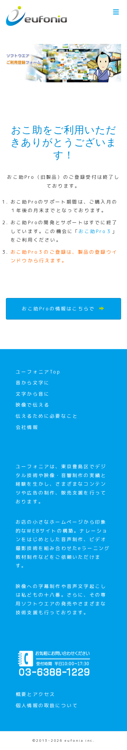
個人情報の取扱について (47, 705)
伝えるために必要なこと (47, 416)
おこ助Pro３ (95, 231)
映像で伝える (33, 405)
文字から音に (33, 394)
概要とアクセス (35, 694)
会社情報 (27, 427)
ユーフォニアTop (38, 372)
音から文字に (33, 382)
